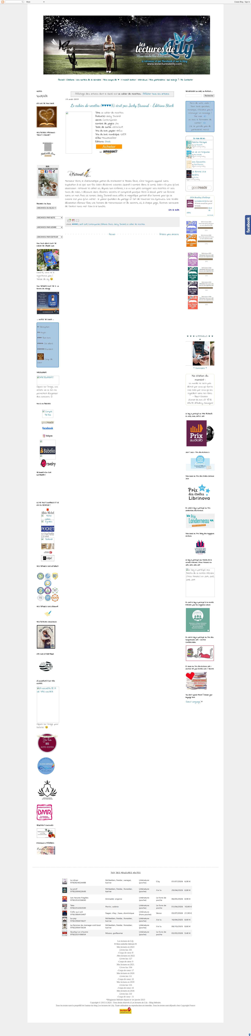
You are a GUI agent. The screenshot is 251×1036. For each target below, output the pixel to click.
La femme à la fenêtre (199, 173)
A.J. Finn (196, 178)
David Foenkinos (198, 164)
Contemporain (94, 224)
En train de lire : (199, 138)
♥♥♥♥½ (75, 224)
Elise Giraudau (198, 155)
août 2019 (83, 224)
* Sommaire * (200, 368)
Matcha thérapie (199, 142)
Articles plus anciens (169, 234)
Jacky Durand (120, 224)
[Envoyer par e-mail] (84, 221)
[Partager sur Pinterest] (100, 221)
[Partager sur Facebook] (96, 221)
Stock (107, 142)
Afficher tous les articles (156, 94)
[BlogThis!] (88, 221)
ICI (205, 116)
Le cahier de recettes (136, 224)
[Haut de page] (249, 1034)
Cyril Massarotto (198, 145)
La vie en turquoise (201, 152)
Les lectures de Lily (201, 201)
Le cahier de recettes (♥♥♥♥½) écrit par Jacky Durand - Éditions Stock (122, 105)
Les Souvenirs (198, 162)
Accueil (112, 234)
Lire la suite (174, 210)
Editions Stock (107, 224)
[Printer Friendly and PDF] (73, 221)
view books (210, 215)
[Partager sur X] (92, 221)
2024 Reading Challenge (200, 197)
